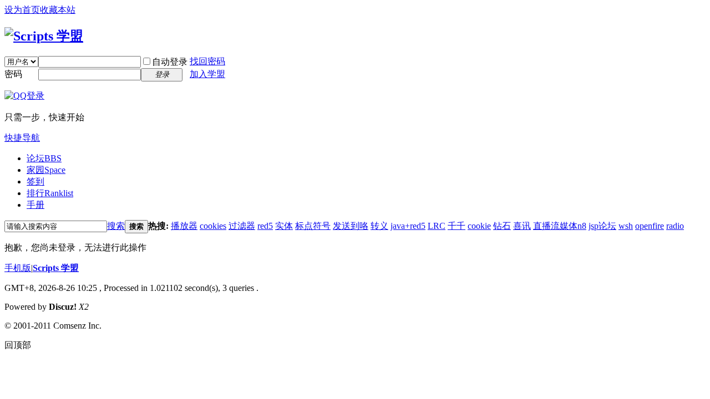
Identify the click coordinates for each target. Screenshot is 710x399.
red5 (265, 226)
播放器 (184, 226)
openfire (649, 226)
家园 (46, 170)
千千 (456, 226)
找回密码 (207, 61)
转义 (379, 226)
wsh (625, 226)
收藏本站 (57, 9)
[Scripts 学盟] (43, 36)
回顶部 (17, 345)
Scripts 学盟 (56, 268)
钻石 (502, 226)
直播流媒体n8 (559, 226)
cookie (479, 226)
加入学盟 (207, 74)
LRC (436, 226)
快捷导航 (22, 137)
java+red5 (407, 226)
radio (675, 226)
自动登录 (169, 61)
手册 (35, 204)
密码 (13, 74)
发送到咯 (350, 226)
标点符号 (313, 226)
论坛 (44, 158)
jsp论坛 (602, 226)
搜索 (116, 226)
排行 (50, 193)
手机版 (17, 268)
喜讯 (522, 226)
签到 (35, 181)
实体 (284, 226)
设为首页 (22, 9)
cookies (213, 226)
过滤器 (242, 226)
